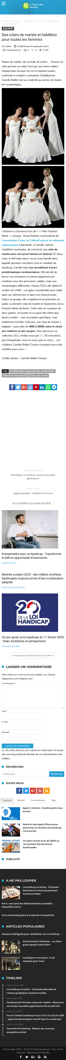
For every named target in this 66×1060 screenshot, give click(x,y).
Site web (5, 732)
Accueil (5, 21)
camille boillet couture (22, 371)
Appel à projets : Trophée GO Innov (33, 491)
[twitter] (18, 387)
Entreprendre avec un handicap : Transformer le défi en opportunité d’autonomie (31, 555)
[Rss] (47, 791)
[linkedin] (42, 387)
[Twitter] (26, 791)
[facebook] (12, 387)
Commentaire (9, 683)
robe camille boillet (45, 371)
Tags (53, 800)
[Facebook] (19, 791)
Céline (8, 46)
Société (16, 21)
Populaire (7, 800)
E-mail (5, 721)
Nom (5, 711)
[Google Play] (40, 791)
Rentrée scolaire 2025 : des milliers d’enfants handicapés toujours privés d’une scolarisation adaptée (32, 578)
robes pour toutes (39, 375)
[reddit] (30, 387)
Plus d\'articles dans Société (31, 503)
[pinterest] (36, 387)
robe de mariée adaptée (15, 375)
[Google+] (33, 791)
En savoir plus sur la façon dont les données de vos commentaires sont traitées (32, 754)
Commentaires (37, 800)
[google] (24, 387)
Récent (21, 800)
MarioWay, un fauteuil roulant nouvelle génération (33, 474)
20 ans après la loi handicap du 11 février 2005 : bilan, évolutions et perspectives (33, 639)
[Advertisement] (33, 430)
